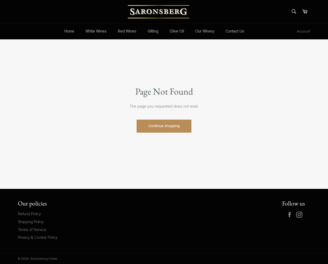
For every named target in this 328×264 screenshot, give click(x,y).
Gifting (153, 31)
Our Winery (204, 31)
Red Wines (127, 31)
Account (303, 31)
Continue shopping (164, 126)
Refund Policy (29, 214)
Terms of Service (32, 230)
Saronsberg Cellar (43, 258)
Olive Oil (177, 31)
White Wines (96, 31)
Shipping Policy (31, 222)
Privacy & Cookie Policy (37, 237)
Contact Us (234, 31)
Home (69, 31)
